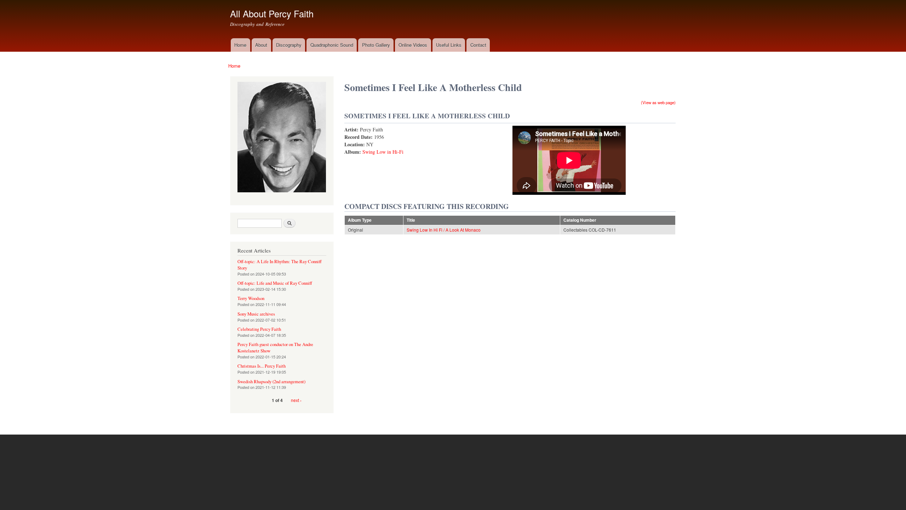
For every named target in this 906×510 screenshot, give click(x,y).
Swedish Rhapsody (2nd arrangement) (271, 382)
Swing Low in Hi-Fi (382, 151)
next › (296, 400)
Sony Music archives (256, 314)
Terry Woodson (250, 298)
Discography (289, 44)
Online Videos (412, 44)
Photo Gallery (376, 44)
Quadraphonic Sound (331, 44)
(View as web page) (658, 102)
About (261, 44)
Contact (478, 44)
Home (240, 44)
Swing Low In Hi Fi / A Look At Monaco (444, 230)
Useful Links (448, 44)
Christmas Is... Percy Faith (261, 366)
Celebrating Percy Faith (259, 329)
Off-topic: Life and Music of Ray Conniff (274, 283)
